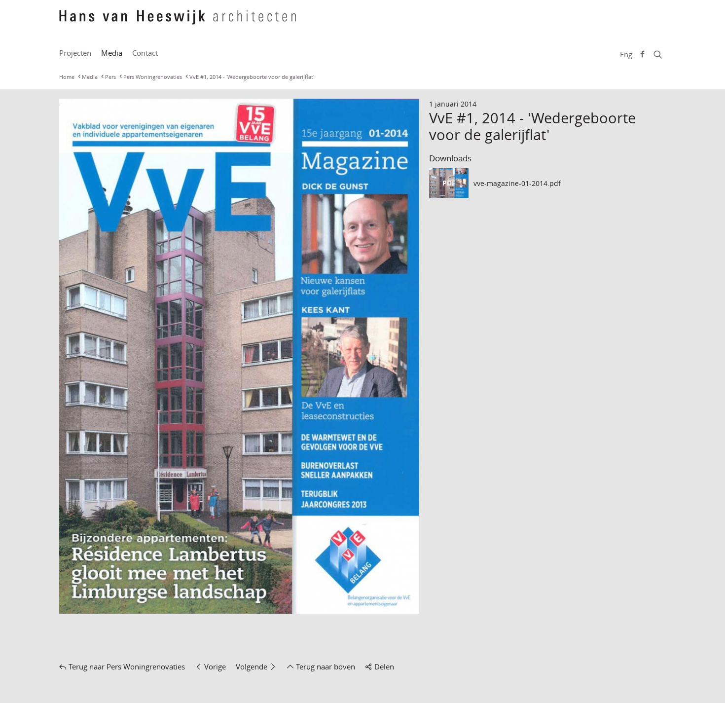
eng (626, 54)
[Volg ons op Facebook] (642, 54)
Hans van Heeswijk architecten (177, 22)
